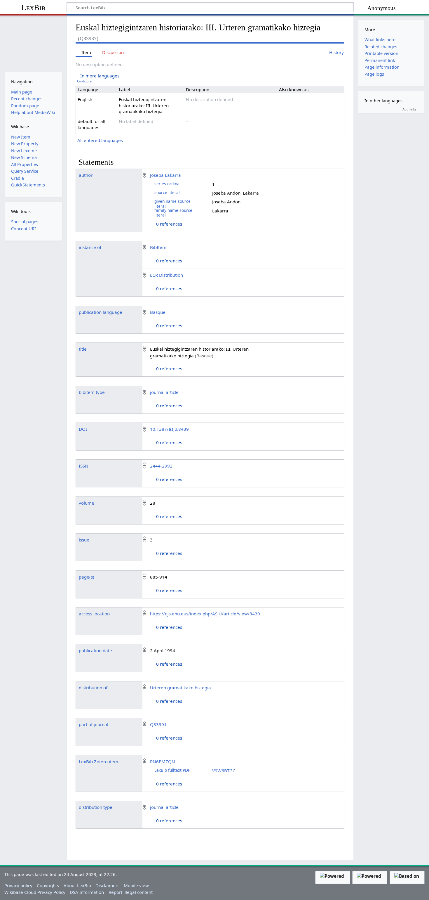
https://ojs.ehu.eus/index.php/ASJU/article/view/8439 (205, 614)
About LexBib (77, 885)
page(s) (86, 577)
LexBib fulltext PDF (172, 770)
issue (84, 540)
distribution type (95, 807)
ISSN (83, 466)
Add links (409, 109)
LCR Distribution (166, 275)
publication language (100, 312)
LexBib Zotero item (98, 761)
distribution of (93, 687)
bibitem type (92, 392)
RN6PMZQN (162, 761)
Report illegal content (131, 892)
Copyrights (48, 885)
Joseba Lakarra (165, 175)
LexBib (33, 7)
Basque (157, 312)
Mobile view (136, 885)
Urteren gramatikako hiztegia (180, 687)
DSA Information (87, 892)
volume (86, 503)
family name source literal (173, 212)
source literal (167, 192)
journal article (164, 392)
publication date (95, 650)
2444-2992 (161, 466)
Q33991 (158, 724)
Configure (84, 81)
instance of (90, 247)
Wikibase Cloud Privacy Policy (34, 892)
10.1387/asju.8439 (169, 429)
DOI (83, 429)
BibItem (158, 247)
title (83, 349)
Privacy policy (18, 885)
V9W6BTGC (224, 770)
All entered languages (100, 140)
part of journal (93, 724)
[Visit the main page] (33, 43)
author (86, 175)
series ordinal (167, 183)
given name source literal (172, 203)
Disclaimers (107, 885)
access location (94, 614)
